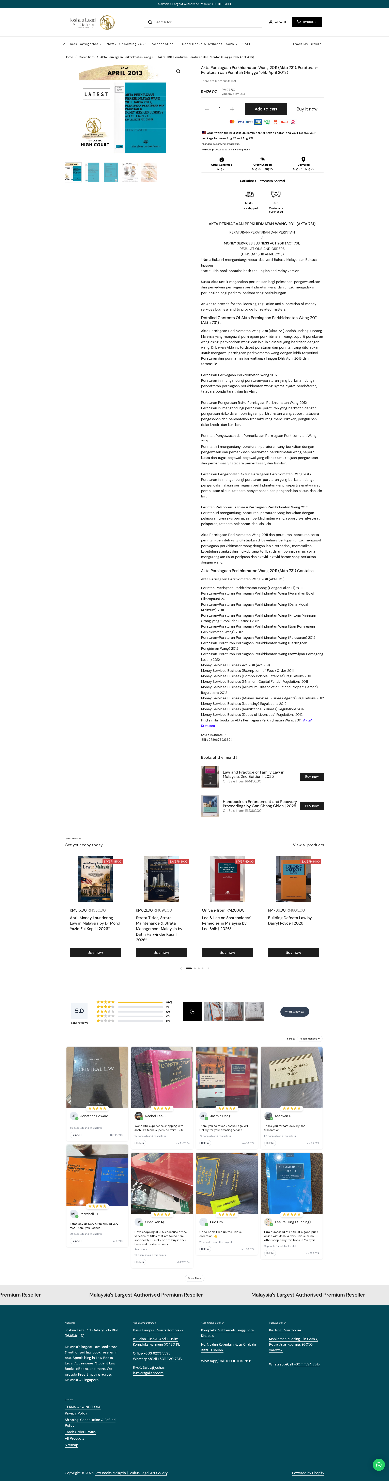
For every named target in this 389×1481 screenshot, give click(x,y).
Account (280, 22)
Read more (141, 1249)
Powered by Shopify (308, 1473)
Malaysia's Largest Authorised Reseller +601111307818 (194, 4)
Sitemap (71, 1445)
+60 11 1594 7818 (307, 1364)
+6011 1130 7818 (170, 1359)
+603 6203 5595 (157, 1353)
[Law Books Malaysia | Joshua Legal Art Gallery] (92, 22)
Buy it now (307, 109)
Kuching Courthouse (285, 1330)
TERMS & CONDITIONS (83, 1407)
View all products (308, 845)
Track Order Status (80, 1432)
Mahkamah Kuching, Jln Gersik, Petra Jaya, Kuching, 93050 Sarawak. (293, 1344)
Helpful (76, 1135)
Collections (87, 57)
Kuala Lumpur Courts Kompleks (158, 1330)
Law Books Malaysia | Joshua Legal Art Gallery (131, 1473)
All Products (74, 1438)
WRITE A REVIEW (294, 1011)
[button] (307, 22)
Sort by (291, 1038)
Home (69, 57)
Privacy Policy (76, 1413)
